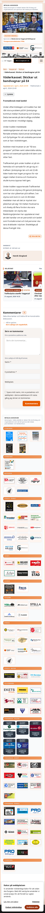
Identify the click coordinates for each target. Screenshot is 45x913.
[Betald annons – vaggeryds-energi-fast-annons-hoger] (9, 867)
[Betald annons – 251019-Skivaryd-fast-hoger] (22, 852)
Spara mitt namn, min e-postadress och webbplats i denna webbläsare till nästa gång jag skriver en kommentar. (22, 395)
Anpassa (35, 901)
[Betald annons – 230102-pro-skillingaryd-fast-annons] (9, 852)
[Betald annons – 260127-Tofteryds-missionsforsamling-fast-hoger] (36, 650)
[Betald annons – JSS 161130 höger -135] (36, 711)
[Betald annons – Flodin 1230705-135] (22, 615)
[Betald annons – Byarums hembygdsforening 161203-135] (36, 821)
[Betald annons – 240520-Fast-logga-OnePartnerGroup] (9, 615)
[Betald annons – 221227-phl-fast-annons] (36, 527)
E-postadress (11, 372)
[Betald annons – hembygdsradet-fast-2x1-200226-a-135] (22, 842)
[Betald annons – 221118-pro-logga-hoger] (36, 810)
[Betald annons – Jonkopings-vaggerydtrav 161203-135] (36, 765)
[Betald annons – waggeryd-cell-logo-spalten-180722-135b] (22, 700)
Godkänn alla (32, 907)
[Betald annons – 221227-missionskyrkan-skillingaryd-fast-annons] (9, 640)
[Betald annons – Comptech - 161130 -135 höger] (36, 700)
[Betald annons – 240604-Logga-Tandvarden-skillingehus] (22, 527)
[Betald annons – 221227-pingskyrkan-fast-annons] (22, 640)
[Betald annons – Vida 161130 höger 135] (9, 700)
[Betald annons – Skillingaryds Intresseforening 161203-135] (22, 832)
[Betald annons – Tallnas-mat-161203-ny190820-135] (9, 490)
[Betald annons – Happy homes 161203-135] (22, 573)
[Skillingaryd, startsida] (22, 60)
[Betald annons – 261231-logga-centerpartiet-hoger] (9, 728)
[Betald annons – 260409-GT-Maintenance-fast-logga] (36, 48)
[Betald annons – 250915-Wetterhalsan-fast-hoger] (9, 548)
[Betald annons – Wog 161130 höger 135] (22, 711)
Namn (8, 362)
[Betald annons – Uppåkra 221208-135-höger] (9, 690)
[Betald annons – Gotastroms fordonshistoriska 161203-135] (36, 842)
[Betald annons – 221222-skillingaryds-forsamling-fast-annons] (22, 48)
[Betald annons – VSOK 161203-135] (9, 765)
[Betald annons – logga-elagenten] (36, 563)
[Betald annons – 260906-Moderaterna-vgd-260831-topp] (22, 22)
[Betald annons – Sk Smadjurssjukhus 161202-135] (36, 517)
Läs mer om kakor (11, 901)
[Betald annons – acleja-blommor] (9, 573)
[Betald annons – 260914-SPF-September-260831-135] (22, 436)
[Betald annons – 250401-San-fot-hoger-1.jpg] (22, 517)
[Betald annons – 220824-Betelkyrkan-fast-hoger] (36, 640)
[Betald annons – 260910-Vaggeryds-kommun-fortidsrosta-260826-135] (9, 464)
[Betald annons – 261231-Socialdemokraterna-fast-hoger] (36, 728)
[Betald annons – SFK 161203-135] (9, 785)
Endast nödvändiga (14, 907)
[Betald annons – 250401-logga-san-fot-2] (9, 506)
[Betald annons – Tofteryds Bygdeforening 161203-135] (22, 821)
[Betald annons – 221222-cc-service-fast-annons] (36, 675)
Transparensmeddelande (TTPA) (14, 41)
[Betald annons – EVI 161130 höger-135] (9, 711)
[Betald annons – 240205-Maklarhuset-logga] (22, 604)
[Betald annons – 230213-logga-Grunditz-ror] (9, 537)
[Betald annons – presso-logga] (22, 690)
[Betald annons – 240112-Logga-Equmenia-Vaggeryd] (22, 630)
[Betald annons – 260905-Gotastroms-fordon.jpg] (22, 448)
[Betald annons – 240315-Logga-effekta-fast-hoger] (36, 537)
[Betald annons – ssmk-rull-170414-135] (36, 785)
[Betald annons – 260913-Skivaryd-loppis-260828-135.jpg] (9, 448)
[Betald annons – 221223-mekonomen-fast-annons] (9, 675)
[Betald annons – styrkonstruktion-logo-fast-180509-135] (36, 690)
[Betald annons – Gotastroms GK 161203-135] (22, 785)
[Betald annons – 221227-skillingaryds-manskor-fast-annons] (9, 832)
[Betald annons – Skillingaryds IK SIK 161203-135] (9, 775)
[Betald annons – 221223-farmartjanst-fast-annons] (9, 517)
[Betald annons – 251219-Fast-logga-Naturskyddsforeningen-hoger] (36, 832)
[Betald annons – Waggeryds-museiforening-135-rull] (9, 821)
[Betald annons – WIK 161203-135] (36, 775)
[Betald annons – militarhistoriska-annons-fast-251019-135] (9, 842)
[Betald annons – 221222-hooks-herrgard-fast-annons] (22, 480)
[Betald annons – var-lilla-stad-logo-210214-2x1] (36, 573)
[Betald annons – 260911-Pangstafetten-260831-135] (9, 436)
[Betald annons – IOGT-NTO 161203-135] (22, 810)
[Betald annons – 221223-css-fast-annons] (22, 537)
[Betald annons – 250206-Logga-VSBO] (9, 604)
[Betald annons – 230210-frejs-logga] (22, 588)
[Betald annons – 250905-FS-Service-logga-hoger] (9, 527)
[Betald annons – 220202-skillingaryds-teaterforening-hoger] (9, 811)
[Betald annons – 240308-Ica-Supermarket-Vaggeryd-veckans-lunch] (36, 480)
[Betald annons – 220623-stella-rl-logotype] (36, 604)
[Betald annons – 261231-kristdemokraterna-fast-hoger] (9, 745)
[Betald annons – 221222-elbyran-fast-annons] (8, 48)
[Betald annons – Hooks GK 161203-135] (9, 795)
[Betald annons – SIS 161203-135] (22, 775)
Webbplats (9, 382)
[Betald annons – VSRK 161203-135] (22, 765)
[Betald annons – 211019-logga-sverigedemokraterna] (23, 726)
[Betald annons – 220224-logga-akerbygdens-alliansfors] (9, 630)
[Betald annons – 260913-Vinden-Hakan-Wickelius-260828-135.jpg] (36, 436)
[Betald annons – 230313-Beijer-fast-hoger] (22, 563)
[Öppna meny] (41, 61)
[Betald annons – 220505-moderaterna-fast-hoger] (23, 745)
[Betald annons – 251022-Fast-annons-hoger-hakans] (22, 505)
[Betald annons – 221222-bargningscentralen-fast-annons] (22, 675)
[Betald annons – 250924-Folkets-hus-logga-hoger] (9, 589)
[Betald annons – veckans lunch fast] (22, 490)
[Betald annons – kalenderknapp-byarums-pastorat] (22, 650)
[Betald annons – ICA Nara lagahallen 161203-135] (9, 480)
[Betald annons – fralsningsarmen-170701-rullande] (36, 630)
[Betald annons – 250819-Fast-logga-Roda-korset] (9, 563)
